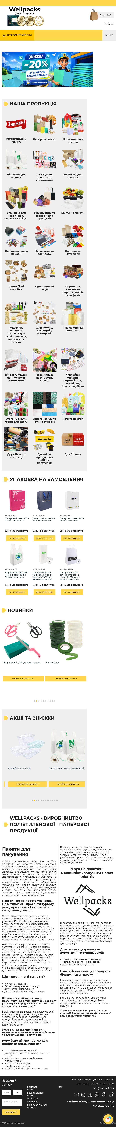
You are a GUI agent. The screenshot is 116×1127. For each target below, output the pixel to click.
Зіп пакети (33, 1101)
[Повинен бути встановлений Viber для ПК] (104, 1095)
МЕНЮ (109, 35)
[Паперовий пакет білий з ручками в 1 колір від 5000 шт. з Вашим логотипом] (72, 555)
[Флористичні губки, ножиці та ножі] (23, 639)
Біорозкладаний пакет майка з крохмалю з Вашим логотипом (17, 574)
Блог (59, 1087)
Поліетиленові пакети (35, 1094)
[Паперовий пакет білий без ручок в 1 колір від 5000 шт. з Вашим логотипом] (44, 555)
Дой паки (32, 1098)
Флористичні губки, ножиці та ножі (21, 662)
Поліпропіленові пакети (37, 1106)
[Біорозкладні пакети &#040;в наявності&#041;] (68, 746)
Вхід (107, 23)
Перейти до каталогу (23, 678)
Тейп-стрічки (52, 662)
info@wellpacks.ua (103, 1088)
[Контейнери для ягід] (27, 746)
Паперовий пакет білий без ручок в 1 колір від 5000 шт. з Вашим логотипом (42, 576)
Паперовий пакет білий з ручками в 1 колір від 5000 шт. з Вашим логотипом (70, 576)
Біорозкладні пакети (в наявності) (66, 768)
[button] (34, 701)
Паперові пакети (32, 1088)
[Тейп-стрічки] (65, 639)
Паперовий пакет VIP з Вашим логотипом (17, 519)
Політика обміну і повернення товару (90, 1101)
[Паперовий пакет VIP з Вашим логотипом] (17, 500)
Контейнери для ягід (19, 768)
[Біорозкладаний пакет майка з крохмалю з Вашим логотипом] (17, 555)
